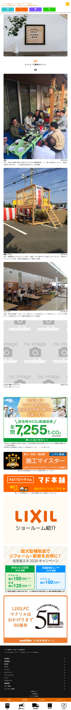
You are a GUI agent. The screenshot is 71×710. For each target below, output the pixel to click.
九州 (12, 3)
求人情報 (41, 699)
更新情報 (7, 683)
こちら (40, 447)
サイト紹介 (7, 686)
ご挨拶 (8, 699)
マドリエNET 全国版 (6, 3)
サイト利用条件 (34, 696)
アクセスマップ (60, 699)
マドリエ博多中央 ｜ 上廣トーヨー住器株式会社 (22, 3)
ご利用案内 (34, 693)
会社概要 (25, 699)
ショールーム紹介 (9, 689)
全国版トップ (34, 691)
